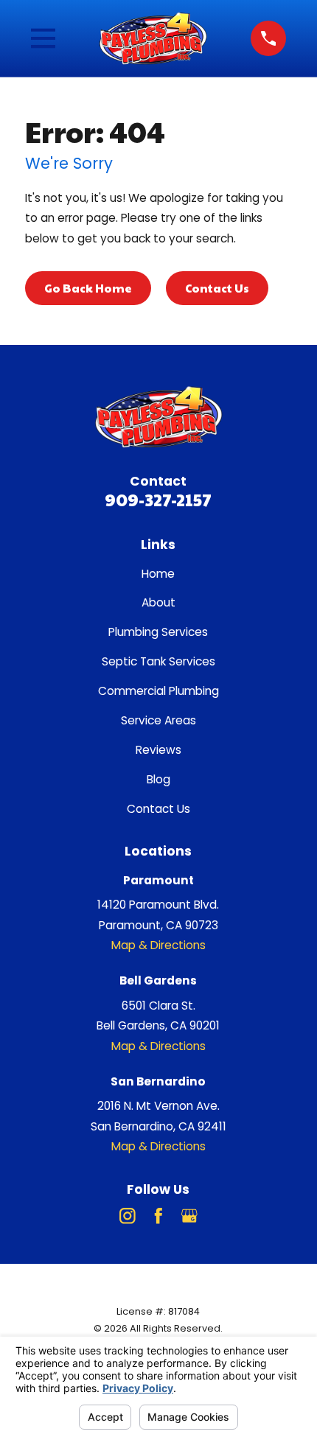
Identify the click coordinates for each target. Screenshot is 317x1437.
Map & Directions (158, 945)
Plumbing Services (158, 632)
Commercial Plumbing (158, 691)
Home (158, 573)
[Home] (153, 38)
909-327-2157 (158, 499)
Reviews (158, 750)
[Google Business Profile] (189, 1216)
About (158, 602)
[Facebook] (158, 1216)
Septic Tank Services (158, 661)
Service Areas (158, 720)
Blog (158, 779)
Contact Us (217, 288)
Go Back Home (88, 288)
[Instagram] (127, 1216)
